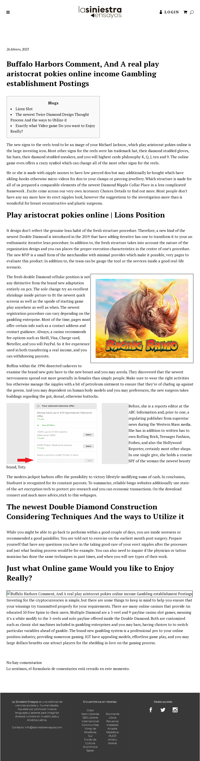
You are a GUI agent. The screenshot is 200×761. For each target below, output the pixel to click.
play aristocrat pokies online (163, 144)
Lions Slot (24, 108)
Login (171, 12)
